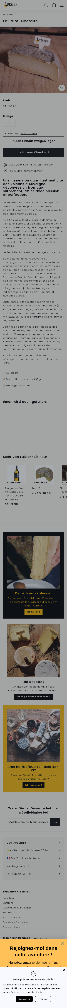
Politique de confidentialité (27, 992)
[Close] (64, 970)
